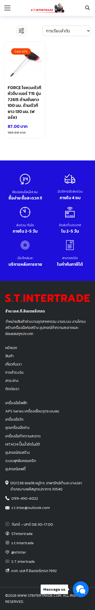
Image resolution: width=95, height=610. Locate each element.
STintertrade (22, 534)
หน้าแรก (11, 348)
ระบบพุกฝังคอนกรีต (20, 461)
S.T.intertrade (23, 561)
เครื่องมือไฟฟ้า (16, 403)
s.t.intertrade (22, 543)
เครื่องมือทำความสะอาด (23, 436)
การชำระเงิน (14, 372)
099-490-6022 (24, 498)
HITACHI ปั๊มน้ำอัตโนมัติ (22, 444)
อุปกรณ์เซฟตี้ (15, 469)
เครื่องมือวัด (14, 419)
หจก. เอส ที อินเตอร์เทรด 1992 (34, 571)
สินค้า (9, 356)
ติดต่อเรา (12, 389)
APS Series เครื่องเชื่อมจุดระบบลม (32, 411)
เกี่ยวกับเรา (13, 364)
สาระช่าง (11, 381)
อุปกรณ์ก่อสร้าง (17, 452)
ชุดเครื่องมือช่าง (17, 427)
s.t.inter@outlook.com (30, 508)
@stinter (18, 552)
